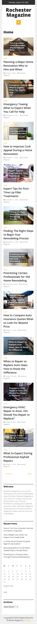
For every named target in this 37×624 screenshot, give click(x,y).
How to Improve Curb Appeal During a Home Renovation (17, 150)
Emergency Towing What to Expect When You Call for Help (17, 107)
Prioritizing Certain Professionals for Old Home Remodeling (16, 276)
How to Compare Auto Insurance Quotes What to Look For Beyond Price (18, 320)
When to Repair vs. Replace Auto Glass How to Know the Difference (15, 366)
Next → (31, 474)
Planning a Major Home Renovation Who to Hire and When (18, 65)
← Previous (7, 474)
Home (5, 58)
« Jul (5, 592)
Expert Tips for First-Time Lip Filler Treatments (16, 192)
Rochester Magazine (18, 12)
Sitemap (27, 620)
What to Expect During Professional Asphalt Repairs (17, 457)
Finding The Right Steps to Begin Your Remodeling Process (18, 234)
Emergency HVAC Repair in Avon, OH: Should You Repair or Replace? (16, 412)
